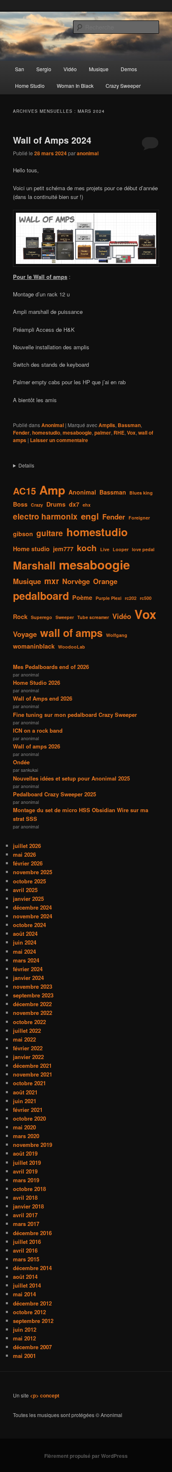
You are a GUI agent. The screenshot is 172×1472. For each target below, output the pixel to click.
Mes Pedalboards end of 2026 (51, 667)
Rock (20, 616)
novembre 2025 (32, 872)
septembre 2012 (33, 1321)
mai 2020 (24, 1127)
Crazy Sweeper (123, 85)
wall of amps (71, 632)
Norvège (76, 581)
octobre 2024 (29, 925)
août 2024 (25, 933)
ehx (87, 505)
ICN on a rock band (38, 730)
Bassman (129, 425)
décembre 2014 (32, 1268)
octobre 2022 (29, 1022)
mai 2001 (24, 1356)
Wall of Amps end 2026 (42, 698)
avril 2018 (25, 1197)
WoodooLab (71, 647)
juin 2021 (24, 1101)
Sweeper (65, 617)
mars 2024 (26, 960)
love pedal (143, 549)
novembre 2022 (32, 1013)
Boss (20, 504)
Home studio (31, 549)
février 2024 (28, 969)
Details (26, 465)
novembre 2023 (32, 986)
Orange (105, 581)
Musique (99, 68)
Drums (56, 504)
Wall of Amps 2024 (52, 140)
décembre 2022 (32, 1004)
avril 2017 (25, 1215)
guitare (49, 533)
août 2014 (25, 1277)
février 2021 (28, 1110)
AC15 (24, 490)
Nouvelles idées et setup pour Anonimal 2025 (71, 778)
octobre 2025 (29, 881)
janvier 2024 (28, 978)
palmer (102, 432)
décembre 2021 (32, 1065)
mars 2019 (26, 1180)
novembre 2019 (32, 1145)
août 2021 (25, 1092)
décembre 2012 (32, 1303)
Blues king (141, 493)
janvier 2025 (28, 899)
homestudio (46, 432)
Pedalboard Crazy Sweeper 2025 (54, 794)
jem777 (63, 549)
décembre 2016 (32, 1233)
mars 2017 (26, 1224)
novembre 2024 (32, 916)
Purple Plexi (108, 598)
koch (87, 548)
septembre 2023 (33, 995)
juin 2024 (24, 942)
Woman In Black (75, 85)
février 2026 (28, 863)
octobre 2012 (29, 1312)
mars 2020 (26, 1136)
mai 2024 (24, 951)
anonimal (88, 153)
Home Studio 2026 (36, 682)
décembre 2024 (32, 907)
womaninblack (34, 646)
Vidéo (70, 68)
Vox (131, 432)
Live (104, 549)
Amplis (107, 425)
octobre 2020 (29, 1118)
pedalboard (41, 595)
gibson (23, 534)
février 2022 (28, 1048)
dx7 (74, 504)
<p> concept (44, 1395)
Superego (41, 617)
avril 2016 (25, 1250)
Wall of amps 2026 (36, 746)
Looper (121, 549)
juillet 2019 (27, 1162)
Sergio (43, 68)
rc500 (146, 598)
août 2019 (25, 1153)
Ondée (21, 762)
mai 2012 (24, 1338)
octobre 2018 (29, 1189)
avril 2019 (25, 1171)
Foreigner (139, 518)
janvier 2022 (28, 1057)
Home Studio (30, 85)
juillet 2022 (27, 1030)
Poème (82, 597)
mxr (51, 581)
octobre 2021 (29, 1083)
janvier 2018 (28, 1206)
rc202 (131, 598)
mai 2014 (24, 1294)
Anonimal (52, 425)
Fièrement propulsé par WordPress (86, 1456)
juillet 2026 (27, 846)
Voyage (25, 634)
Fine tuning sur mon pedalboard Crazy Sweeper (75, 715)
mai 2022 (24, 1039)
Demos (129, 68)
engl (90, 516)
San (19, 68)
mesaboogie (77, 432)
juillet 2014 (27, 1285)
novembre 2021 (32, 1074)
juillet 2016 (27, 1242)
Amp (52, 489)
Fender (21, 432)
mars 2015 (26, 1259)
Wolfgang (116, 635)
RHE (119, 432)
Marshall (34, 565)
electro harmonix (45, 516)
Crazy (37, 505)
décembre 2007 (32, 1347)
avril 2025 (25, 890)
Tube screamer (93, 617)
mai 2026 (24, 854)
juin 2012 (24, 1329)
